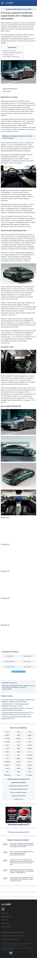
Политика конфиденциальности (12, 932)
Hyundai (30, 748)
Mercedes (29, 758)
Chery (29, 738)
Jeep (29, 751)
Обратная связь (6, 916)
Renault (30, 765)
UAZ (30, 771)
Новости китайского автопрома (16, 687)
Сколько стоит (8, 54)
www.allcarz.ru (13, 682)
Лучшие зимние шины (27, 656)
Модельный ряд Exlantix (10, 88)
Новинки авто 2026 (9, 656)
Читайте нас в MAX (18, 671)
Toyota (18, 771)
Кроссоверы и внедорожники (18, 789)
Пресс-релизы (6, 926)
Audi (18, 731)
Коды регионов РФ (27, 661)
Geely (18, 745)
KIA (7, 755)
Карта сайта (5, 923)
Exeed (29, 741)
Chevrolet (7, 741)
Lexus (7, 758)
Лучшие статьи (18, 799)
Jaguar (18, 751)
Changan (18, 738)
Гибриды (26, 685)
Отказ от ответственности (10, 939)
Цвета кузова (7, 91)
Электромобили (7, 689)
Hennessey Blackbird (28, 843)
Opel (29, 761)
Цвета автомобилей (27, 666)
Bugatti (29, 735)
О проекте (4, 913)
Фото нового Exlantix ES (11, 56)
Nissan (18, 761)
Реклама (4, 920)
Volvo (18, 775)
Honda (18, 748)
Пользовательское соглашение (12, 936)
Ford (7, 745)
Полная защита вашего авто (17, 824)
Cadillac (7, 738)
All (9, 3)
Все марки (29, 775)
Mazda (18, 758)
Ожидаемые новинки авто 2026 (18, 785)
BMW (18, 735)
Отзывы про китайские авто (9, 666)
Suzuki (29, 768)
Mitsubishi (7, 761)
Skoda (7, 768)
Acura (7, 731)
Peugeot (7, 765)
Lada (18, 755)
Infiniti (7, 751)
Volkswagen (7, 775)
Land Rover (30, 755)
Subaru (18, 768)
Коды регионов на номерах (18, 792)
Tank (7, 771)
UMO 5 (12, 851)
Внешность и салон (10, 50)
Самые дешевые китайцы (10, 661)
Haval (7, 748)
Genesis (30, 745)
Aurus (29, 731)
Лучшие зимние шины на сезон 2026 (18, 9)
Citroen (18, 741)
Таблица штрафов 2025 (18, 795)
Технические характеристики (13, 52)
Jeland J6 (21, 869)
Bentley (7, 735)
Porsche (18, 765)
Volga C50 (20, 877)
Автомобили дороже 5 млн (15, 685)
